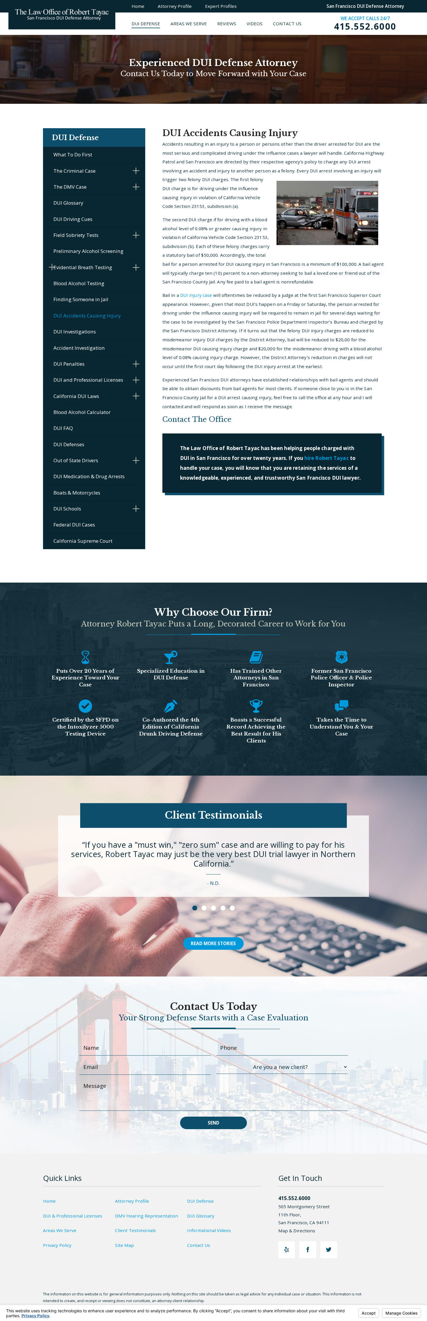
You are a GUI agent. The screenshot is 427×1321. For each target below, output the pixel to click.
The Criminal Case (74, 170)
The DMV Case (70, 186)
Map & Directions (296, 1230)
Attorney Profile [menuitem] (175, 6)
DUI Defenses (68, 444)
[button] (136, 171)
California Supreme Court (82, 541)
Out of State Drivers (75, 460)
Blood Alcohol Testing (78, 283)
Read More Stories (213, 943)
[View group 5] (232, 908)
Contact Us (198, 1245)
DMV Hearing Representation (146, 1216)
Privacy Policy (57, 1245)
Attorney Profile (132, 1201)
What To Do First (72, 154)
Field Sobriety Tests (75, 235)
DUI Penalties (69, 363)
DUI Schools (67, 508)
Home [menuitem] (138, 6)
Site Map (124, 1245)
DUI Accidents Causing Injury (87, 315)
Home (49, 1201)
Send (213, 1123)
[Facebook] (307, 1249)
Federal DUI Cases (74, 524)
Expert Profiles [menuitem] (221, 6)
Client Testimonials (135, 1230)
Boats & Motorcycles (76, 492)
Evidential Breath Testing (82, 267)
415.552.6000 (365, 26)
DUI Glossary (68, 202)
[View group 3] (213, 908)
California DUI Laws (76, 396)
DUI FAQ (63, 428)
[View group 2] (204, 908)
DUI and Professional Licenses (88, 379)
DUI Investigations (74, 331)
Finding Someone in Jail (80, 299)
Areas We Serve (59, 1230)
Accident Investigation (79, 347)
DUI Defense (200, 1201)
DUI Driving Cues (72, 219)
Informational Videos (209, 1230)
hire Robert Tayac (326, 458)
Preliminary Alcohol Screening (88, 251)
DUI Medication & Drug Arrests (89, 476)
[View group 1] (194, 908)
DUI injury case (197, 295)
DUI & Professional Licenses (72, 1216)
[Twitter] (328, 1249)
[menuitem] (151, 24)
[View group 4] (222, 908)
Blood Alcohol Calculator (82, 412)
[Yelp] (286, 1249)
